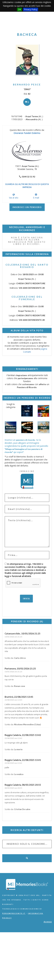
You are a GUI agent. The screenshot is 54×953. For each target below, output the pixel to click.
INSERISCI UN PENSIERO (27, 207)
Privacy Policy (30, 9)
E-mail (36, 197)
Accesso (48, 921)
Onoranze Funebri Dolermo (27, 133)
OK (19, 9)
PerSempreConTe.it (14, 913)
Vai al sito (13, 197)
